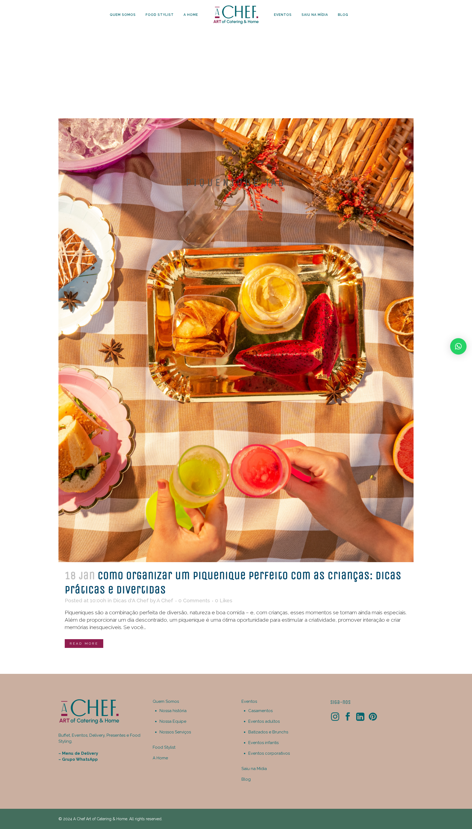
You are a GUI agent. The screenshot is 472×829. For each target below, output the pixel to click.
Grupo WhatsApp (80, 759)
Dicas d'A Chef (131, 600)
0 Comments (194, 600)
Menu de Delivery (80, 753)
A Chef (165, 600)
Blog (246, 779)
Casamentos (260, 710)
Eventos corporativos (269, 753)
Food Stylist (164, 747)
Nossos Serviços (175, 732)
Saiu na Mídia (254, 768)
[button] (458, 346)
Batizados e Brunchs (268, 732)
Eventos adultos (264, 721)
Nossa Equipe (173, 721)
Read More (84, 643)
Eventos (249, 701)
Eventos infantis (263, 742)
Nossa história (173, 710)
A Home (160, 758)
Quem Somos (166, 701)
